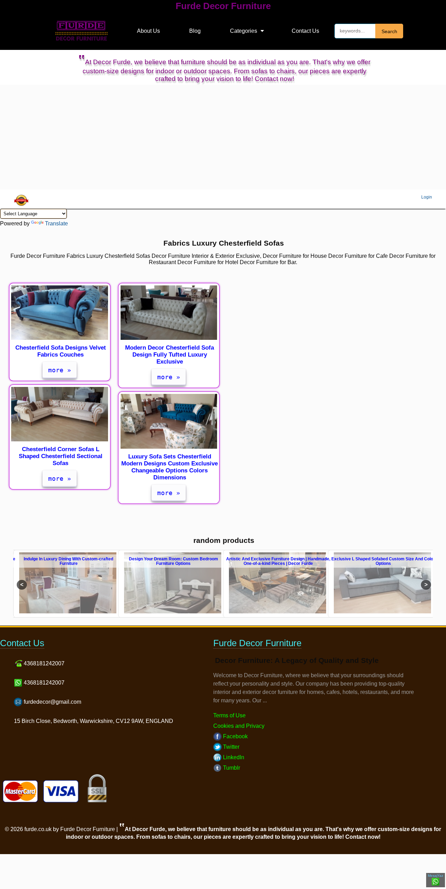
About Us (148, 31)
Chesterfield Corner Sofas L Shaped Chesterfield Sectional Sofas (60, 456)
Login (426, 197)
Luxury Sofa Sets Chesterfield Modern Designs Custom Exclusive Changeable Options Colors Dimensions (169, 467)
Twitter (230, 747)
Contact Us (305, 31)
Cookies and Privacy (238, 726)
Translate (56, 223)
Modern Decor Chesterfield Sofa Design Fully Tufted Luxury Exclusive (169, 354)
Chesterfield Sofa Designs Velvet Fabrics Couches (60, 351)
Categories (243, 31)
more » (59, 370)
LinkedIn (233, 757)
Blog (195, 31)
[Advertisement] (223, 137)
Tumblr (231, 768)
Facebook (235, 736)
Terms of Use (229, 715)
